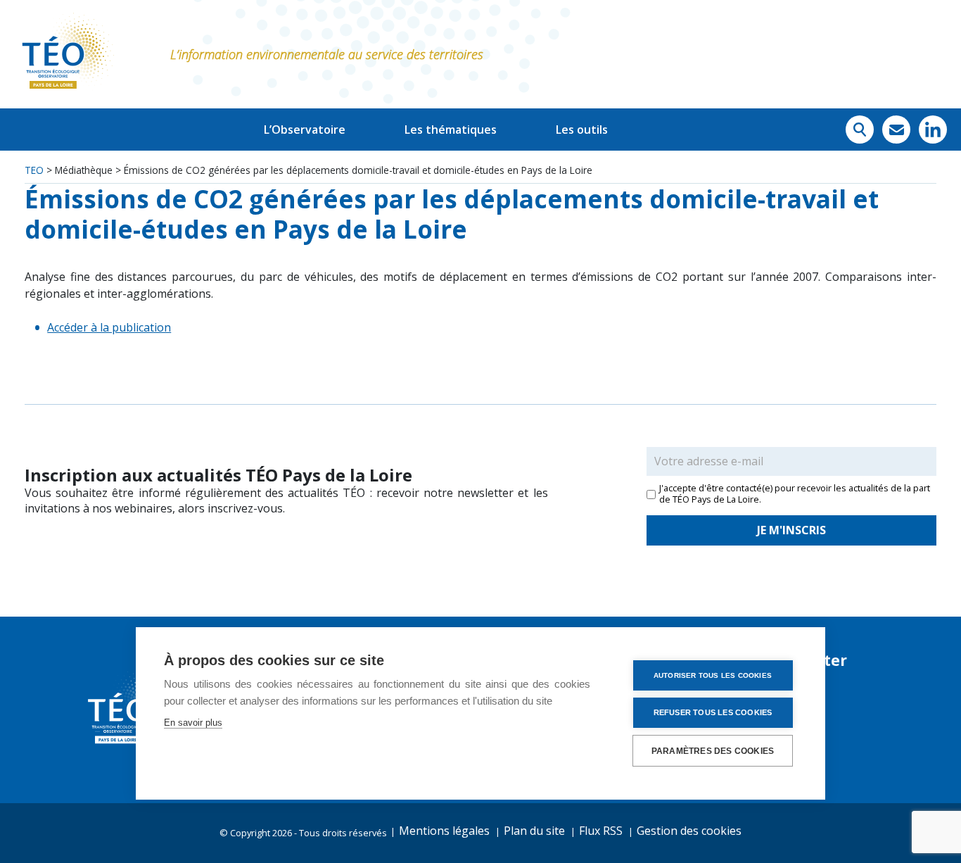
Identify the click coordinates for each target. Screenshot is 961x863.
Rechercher (860, 129)
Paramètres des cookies (712, 751)
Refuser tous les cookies (713, 712)
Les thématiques (451, 129)
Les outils (582, 129)
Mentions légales (444, 830)
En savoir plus (193, 722)
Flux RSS (601, 830)
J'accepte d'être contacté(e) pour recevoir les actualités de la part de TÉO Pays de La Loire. (794, 494)
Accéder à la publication (109, 327)
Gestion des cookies (689, 830)
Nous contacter (896, 129)
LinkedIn (933, 129)
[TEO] (67, 54)
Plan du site (534, 830)
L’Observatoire (304, 129)
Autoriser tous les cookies (713, 675)
